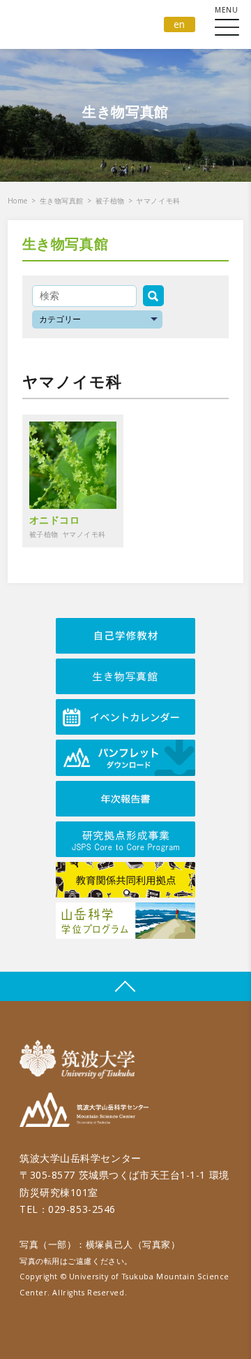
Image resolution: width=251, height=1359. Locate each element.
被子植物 (110, 201)
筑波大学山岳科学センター (84, 1112)
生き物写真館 (62, 201)
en (179, 24)
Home (18, 201)
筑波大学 (81, 1059)
